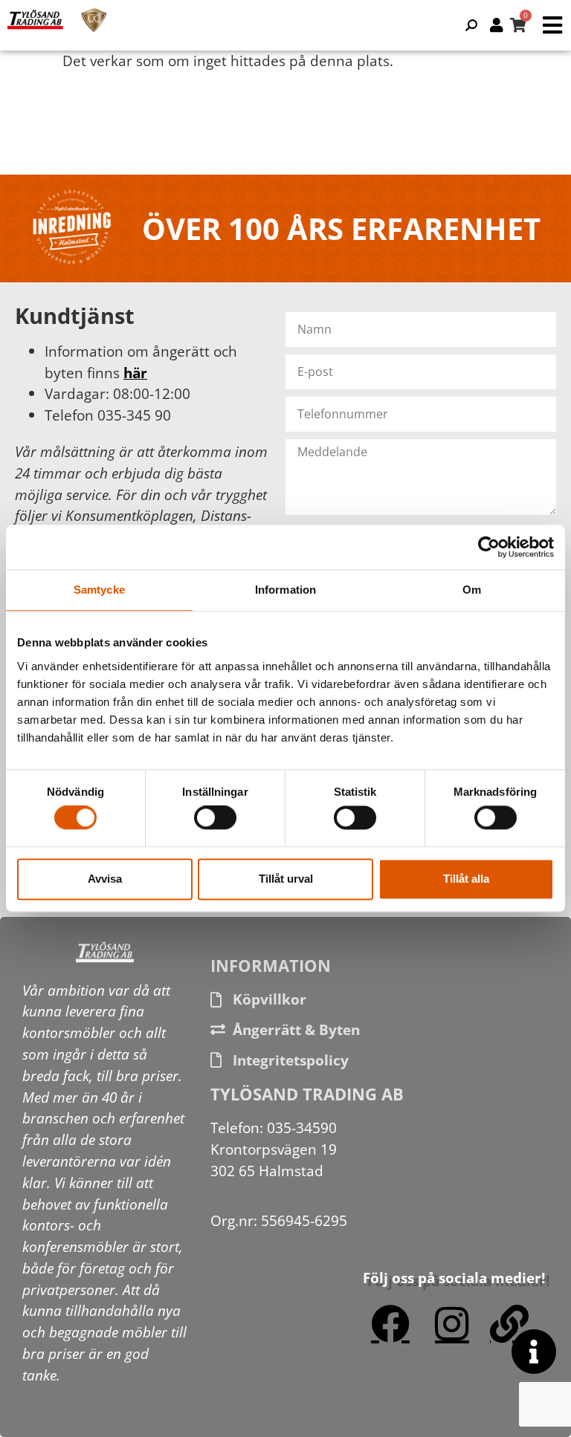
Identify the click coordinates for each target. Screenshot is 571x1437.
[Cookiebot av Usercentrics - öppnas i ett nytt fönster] (489, 547)
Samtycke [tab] (99, 589)
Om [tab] (471, 589)
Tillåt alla (466, 878)
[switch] (215, 818)
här (135, 373)
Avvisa (105, 878)
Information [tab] (285, 589)
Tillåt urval (286, 878)
